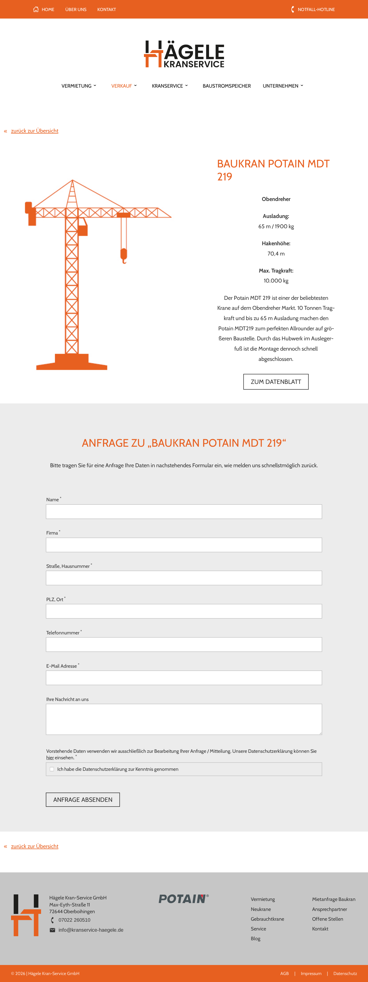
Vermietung (263, 899)
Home (48, 9)
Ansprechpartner (329, 909)
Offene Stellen (327, 919)
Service (258, 929)
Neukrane (261, 909)
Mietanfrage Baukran (333, 899)
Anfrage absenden (82, 799)
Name (53, 499)
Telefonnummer (64, 632)
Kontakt (106, 9)
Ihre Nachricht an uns (67, 699)
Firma (53, 532)
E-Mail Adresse (62, 665)
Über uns (75, 9)
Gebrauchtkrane (267, 919)
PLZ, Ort (56, 599)
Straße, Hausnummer (69, 566)
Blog (255, 938)
